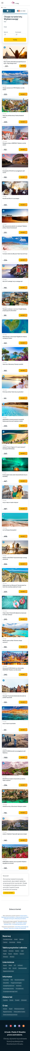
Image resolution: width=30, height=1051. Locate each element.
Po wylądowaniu (19, 988)
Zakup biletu (6, 982)
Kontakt (5, 1008)
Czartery (5, 942)
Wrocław (12, 956)
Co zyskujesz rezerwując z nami (10, 991)
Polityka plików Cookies (19, 1011)
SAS (10, 968)
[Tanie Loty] (15, 2)
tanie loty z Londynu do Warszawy (17, 928)
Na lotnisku (18, 985)
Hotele (15, 939)
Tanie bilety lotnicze (7, 939)
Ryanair (5, 965)
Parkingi (19, 942)
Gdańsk (5, 951)
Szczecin (22, 953)
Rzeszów (16, 953)
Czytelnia (5, 1000)
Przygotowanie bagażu (16, 982)
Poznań (10, 953)
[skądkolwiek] (7, 24)
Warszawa (5, 956)
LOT (15, 965)
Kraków (17, 951)
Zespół (10, 1008)
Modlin (4, 953)
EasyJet (5, 968)
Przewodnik (6, 979)
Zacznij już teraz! (8, 892)
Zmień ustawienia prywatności (10, 1014)
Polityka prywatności (19, 1008)
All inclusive (23, 1000)
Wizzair (10, 965)
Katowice (11, 951)
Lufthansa (20, 965)
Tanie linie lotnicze (22, 968)
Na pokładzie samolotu (8, 988)
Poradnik (17, 1000)
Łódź (22, 951)
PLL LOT (14, 968)
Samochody (12, 942)
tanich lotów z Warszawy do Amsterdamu (14, 916)
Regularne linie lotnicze (8, 971)
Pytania (11, 1000)
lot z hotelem (19, 922)
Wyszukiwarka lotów (19, 979)
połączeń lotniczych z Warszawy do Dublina (15, 918)
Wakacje (21, 939)
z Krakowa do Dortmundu (21, 917)
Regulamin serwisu (7, 1011)
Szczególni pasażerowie (8, 985)
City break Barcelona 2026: (19, 924)
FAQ (12, 979)
